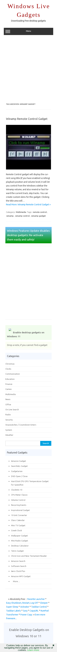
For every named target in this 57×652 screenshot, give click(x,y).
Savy (25, 610)
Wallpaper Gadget (19, 536)
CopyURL (34, 610)
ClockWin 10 (16, 490)
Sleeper (44, 603)
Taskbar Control (39, 607)
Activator (24, 607)
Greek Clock (16, 530)
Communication (12, 374)
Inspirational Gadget (20, 510)
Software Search (18, 566)
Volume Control (18, 500)
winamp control (22, 216)
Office (8, 404)
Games (8, 389)
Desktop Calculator (20, 546)
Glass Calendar (18, 520)
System (8, 430)
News (7, 399)
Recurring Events (18, 505)
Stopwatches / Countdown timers (20, 425)
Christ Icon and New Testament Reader (29, 556)
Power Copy (26, 614)
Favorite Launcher (36, 599)
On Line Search (12, 409)
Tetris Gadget (17, 551)
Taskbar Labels (13, 610)
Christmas (10, 364)
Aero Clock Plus (18, 571)
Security (9, 420)
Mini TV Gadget (18, 525)
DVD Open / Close (19, 476)
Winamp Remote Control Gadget (27, 118)
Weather (9, 435)
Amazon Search (18, 561)
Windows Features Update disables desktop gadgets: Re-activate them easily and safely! (28, 235)
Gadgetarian (16, 471)
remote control (40, 212)
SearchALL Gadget (19, 466)
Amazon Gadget (18, 461)
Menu (28, 31)
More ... (15, 581)
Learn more (33, 650)
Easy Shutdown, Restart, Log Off (22, 603)
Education (10, 379)
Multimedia (21, 212)
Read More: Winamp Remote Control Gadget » (28, 204)
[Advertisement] (28, 70)
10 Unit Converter (19, 515)
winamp (10, 216)
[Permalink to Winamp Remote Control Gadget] (30, 170)
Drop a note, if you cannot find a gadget (27, 345)
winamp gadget (38, 216)
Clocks (8, 369)
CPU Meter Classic (19, 495)
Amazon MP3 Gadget (21, 576)
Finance (8, 384)
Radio (8, 414)
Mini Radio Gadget (19, 541)
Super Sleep (12, 607)
